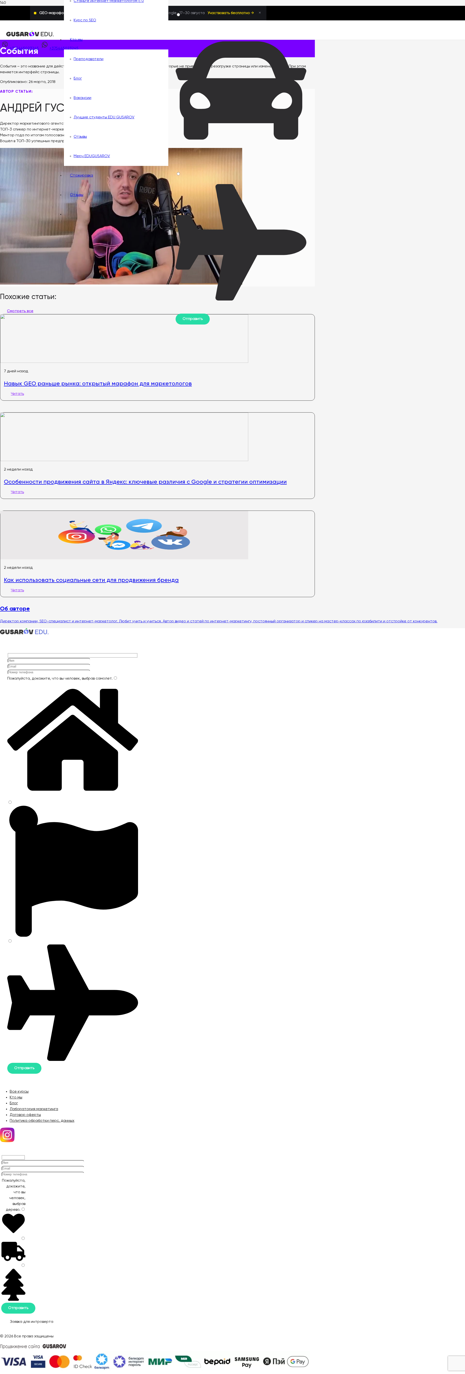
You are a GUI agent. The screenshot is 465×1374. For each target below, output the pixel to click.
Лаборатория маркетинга (34, 1109)
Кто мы (16, 1097)
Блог (14, 1103)
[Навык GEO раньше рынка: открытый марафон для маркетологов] (124, 362)
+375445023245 (24, 48)
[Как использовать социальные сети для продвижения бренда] (124, 558)
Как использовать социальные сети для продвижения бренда (91, 580)
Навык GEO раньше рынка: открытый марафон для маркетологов (98, 383)
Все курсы (19, 1092)
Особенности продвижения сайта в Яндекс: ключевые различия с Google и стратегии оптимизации (145, 481)
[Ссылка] (30, 36)
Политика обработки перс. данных (42, 1121)
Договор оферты (25, 1115)
